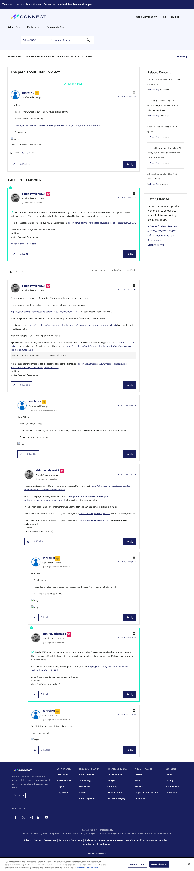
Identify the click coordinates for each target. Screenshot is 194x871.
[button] (14, 164)
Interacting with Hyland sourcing (97, 844)
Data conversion (114, 792)
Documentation (172, 786)
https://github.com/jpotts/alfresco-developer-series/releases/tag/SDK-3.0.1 (102, 222)
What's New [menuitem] (14, 27)
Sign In (175, 17)
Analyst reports (64, 780)
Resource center (86, 774)
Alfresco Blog (154, 89)
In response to (33, 202)
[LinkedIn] (38, 817)
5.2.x (28, 153)
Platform (29, 56)
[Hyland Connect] (28, 17)
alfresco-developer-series (90, 513)
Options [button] (181, 56)
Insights (60, 786)
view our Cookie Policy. (87, 867)
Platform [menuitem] (31, 27)
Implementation (115, 774)
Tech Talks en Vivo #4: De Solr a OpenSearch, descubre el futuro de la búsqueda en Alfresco (164, 105)
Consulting (112, 786)
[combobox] (71, 40)
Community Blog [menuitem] (55, 27)
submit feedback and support (76, 4)
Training (169, 780)
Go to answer (75, 84)
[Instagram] (31, 817)
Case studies (62, 774)
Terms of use (50, 840)
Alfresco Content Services (30, 144)
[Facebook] (15, 817)
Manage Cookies (137, 864)
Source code (154, 240)
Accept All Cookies (159, 864)
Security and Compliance (70, 840)
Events (168, 774)
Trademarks (90, 840)
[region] (97, 864)
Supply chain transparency (111, 840)
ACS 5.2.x (16, 153)
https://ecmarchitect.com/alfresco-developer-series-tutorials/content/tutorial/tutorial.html (58, 125)
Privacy (27, 840)
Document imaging (116, 798)
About (138, 780)
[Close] (189, 863)
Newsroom (140, 798)
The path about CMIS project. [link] (79, 56)
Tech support (171, 792)
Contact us (19, 795)
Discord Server (155, 245)
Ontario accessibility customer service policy (146, 840)
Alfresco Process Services (162, 231)
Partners (139, 786)
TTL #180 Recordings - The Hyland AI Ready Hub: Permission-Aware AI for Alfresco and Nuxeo (164, 153)
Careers (138, 774)
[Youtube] (46, 817)
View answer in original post (23, 243)
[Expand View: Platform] (38, 27)
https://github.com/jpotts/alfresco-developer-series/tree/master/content (44, 311)
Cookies (37, 840)
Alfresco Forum (55, 56)
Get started (50, 4)
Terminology (85, 780)
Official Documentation (160, 236)
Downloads (84, 786)
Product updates (87, 798)
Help (163, 17)
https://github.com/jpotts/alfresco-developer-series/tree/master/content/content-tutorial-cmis (73, 325)
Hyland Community (145, 17)
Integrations (62, 792)
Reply (130, 164)
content (106, 513)
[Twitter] (23, 817)
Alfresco (41, 56)
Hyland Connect (14, 56)
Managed (111, 780)
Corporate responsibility (146, 792)
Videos (82, 792)
